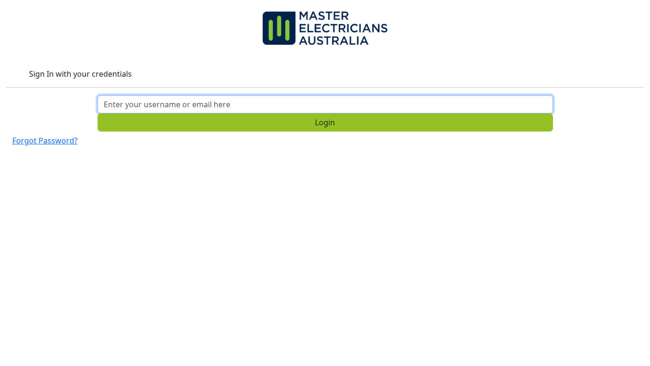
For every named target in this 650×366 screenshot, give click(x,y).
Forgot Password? (45, 140)
